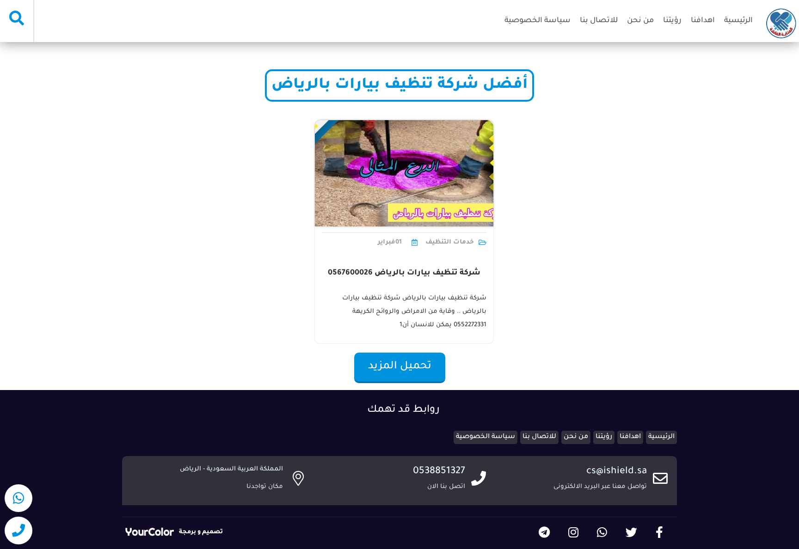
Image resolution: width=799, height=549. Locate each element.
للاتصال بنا (599, 21)
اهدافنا (703, 21)
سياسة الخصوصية (537, 21)
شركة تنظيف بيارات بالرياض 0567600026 (404, 273)
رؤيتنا (672, 21)
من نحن (640, 21)
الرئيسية (738, 21)
